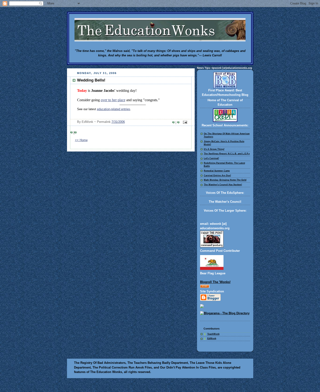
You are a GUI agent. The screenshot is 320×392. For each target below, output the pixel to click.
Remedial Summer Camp (217, 171)
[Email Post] (184, 122)
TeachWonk (213, 334)
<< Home (81, 140)
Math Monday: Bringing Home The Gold (225, 180)
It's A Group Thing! (214, 149)
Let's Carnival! (211, 158)
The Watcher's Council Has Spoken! (223, 184)
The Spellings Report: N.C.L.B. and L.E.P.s (227, 153)
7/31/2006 (118, 122)
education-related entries (113, 109)
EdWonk (211, 338)
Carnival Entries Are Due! (217, 175)
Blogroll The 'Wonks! (215, 282)
